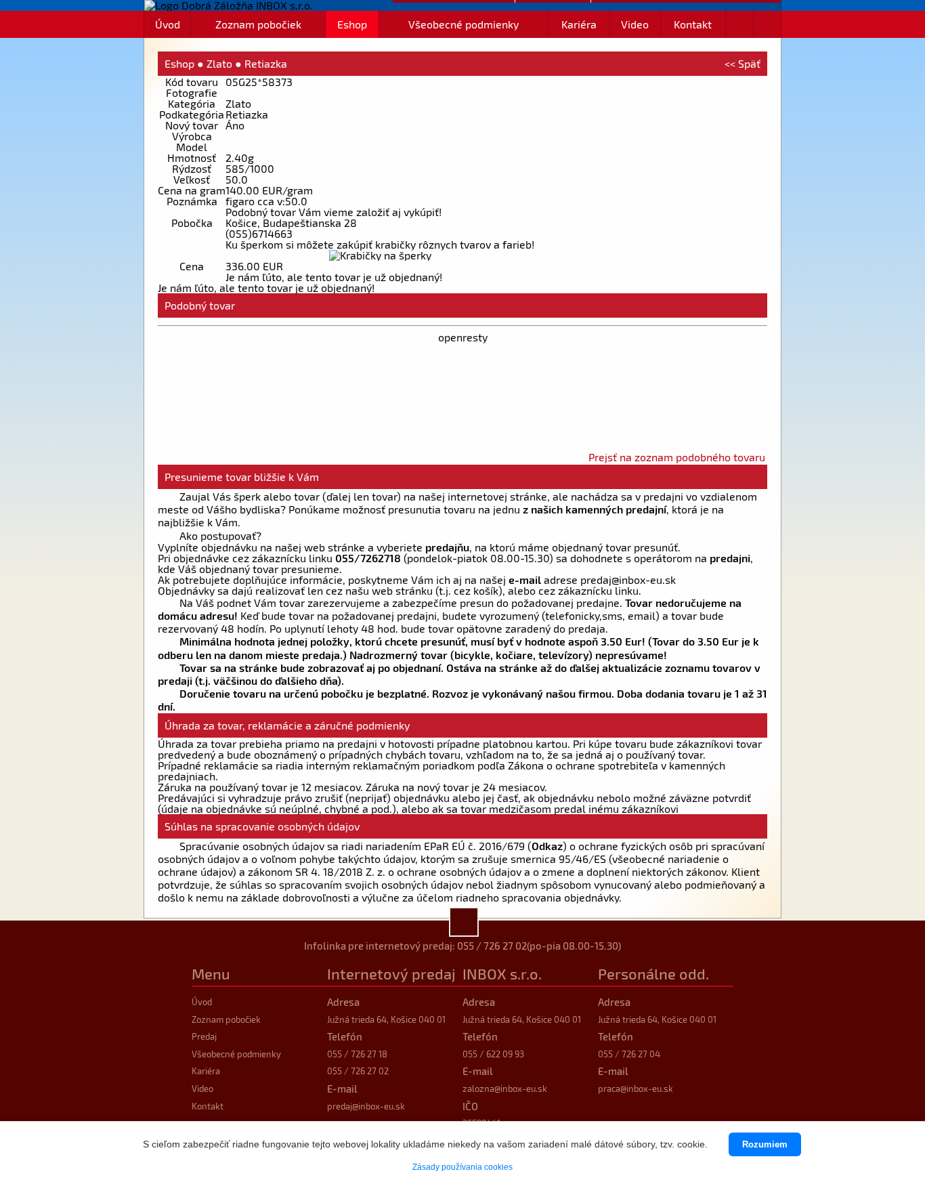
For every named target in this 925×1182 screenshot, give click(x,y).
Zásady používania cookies (462, 1167)
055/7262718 (368, 557)
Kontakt (693, 24)
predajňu (447, 547)
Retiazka (265, 63)
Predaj (204, 1036)
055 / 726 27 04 (629, 1054)
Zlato (219, 63)
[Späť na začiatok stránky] (464, 922)
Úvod (167, 24)
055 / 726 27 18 (357, 1054)
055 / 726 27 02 (492, 946)
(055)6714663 (259, 233)
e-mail (525, 579)
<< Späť (742, 63)
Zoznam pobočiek (258, 24)
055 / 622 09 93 (493, 1054)
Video (635, 24)
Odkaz (547, 845)
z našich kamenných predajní (594, 509)
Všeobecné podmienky (463, 24)
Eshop (352, 24)
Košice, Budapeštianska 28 (291, 222)
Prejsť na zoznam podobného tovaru (676, 456)
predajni (730, 557)
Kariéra (579, 24)
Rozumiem (765, 1144)
